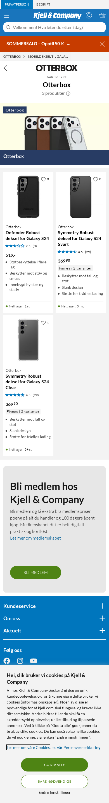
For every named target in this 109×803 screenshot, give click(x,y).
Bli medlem (35, 572)
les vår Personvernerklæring (75, 747)
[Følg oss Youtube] (33, 660)
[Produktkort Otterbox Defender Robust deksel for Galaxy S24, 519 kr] (28, 197)
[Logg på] (89, 15)
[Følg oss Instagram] (20, 660)
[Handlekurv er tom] (102, 15)
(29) (88, 252)
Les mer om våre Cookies (28, 747)
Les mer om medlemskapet (35, 538)
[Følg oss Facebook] (6, 660)
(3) (35, 246)
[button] (68, 93)
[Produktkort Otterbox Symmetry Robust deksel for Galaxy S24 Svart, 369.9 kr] (81, 197)
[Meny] (6, 15)
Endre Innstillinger (55, 792)
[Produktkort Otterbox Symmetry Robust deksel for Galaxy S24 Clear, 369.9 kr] (28, 340)
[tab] (17, 4)
